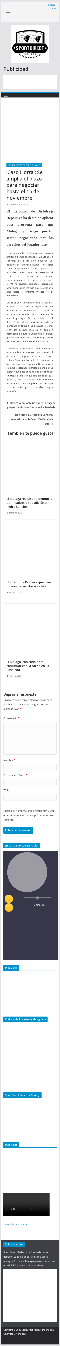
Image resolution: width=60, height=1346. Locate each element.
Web (6, 790)
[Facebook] (29, 912)
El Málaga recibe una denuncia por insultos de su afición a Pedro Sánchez (29, 503)
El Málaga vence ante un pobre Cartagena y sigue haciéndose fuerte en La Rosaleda (31, 405)
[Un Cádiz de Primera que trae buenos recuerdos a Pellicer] (30, 526)
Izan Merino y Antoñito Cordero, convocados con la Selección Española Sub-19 (30, 419)
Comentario (11, 718)
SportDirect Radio (30, 1329)
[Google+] (41, 912)
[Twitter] (35, 912)
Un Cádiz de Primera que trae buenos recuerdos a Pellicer (28, 584)
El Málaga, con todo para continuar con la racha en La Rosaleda (27, 666)
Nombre (9, 760)
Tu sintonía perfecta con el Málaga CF (24, 165)
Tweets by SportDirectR (15, 1224)
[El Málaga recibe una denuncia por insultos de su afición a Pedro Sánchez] (30, 442)
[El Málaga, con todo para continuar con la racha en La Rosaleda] (30, 605)
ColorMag (8, 1333)
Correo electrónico (15, 775)
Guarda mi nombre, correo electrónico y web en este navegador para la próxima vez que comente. (29, 815)
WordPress (21, 1333)
